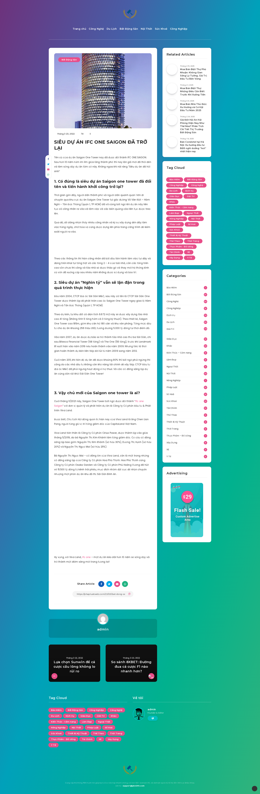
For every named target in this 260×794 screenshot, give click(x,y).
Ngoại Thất (193, 213)
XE (188, 252)
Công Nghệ (96, 28)
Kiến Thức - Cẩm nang (181, 207)
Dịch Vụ (189, 191)
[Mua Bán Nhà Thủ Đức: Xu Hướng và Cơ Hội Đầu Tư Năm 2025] (172, 104)
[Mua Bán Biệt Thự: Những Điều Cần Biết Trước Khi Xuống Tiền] (172, 88)
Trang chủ (79, 28)
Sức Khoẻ (161, 28)
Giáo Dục (174, 196)
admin (103, 629)
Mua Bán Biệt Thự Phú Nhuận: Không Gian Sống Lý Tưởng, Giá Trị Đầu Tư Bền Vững (193, 74)
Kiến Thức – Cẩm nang (179, 352)
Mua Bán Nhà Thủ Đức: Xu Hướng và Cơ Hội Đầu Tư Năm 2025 (193, 107)
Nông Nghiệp (177, 218)
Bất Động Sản (129, 28)
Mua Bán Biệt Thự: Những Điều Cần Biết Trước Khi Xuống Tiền (192, 91)
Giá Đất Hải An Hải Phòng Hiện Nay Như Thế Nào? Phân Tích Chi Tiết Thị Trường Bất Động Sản (192, 126)
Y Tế (189, 257)
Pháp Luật (175, 224)
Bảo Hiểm (175, 179)
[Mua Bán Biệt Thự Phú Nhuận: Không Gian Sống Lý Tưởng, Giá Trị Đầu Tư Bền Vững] (172, 69)
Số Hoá (192, 224)
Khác (172, 202)
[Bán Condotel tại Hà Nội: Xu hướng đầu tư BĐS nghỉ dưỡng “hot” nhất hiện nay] (172, 142)
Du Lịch (112, 28)
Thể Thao (175, 241)
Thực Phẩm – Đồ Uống (179, 435)
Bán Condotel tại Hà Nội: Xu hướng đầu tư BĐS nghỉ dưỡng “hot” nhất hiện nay (193, 147)
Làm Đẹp (174, 213)
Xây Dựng (175, 257)
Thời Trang (193, 241)
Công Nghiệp (178, 28)
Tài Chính (175, 252)
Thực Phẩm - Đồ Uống (181, 246)
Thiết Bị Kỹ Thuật (179, 235)
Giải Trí (190, 196)
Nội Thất (146, 28)
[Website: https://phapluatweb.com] (153, 718)
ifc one (86, 557)
